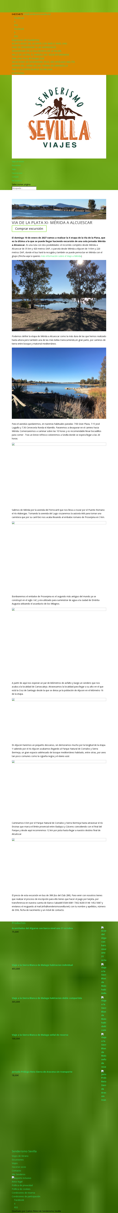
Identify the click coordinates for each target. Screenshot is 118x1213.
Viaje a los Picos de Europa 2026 (28, 58)
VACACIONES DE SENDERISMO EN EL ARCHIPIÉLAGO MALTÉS (43, 61)
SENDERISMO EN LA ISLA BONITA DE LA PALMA (36, 50)
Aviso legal (17, 1181)
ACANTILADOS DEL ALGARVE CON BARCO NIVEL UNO (39, 43)
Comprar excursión (29, 228)
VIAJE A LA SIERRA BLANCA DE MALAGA (32, 69)
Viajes (14, 169)
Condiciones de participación (26, 1196)
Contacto (15, 176)
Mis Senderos (17, 180)
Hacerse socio (17, 173)
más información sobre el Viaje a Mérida (61, 256)
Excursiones (16, 165)
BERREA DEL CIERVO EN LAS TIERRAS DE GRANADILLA (40, 65)
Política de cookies (21, 1189)
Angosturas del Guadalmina (25, 39)
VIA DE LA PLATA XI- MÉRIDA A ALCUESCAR (52, 222)
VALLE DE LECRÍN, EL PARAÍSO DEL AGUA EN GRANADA (40, 54)
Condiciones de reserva (23, 1192)
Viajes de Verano (18, 161)
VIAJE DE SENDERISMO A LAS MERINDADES (34, 47)
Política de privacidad (22, 1185)
